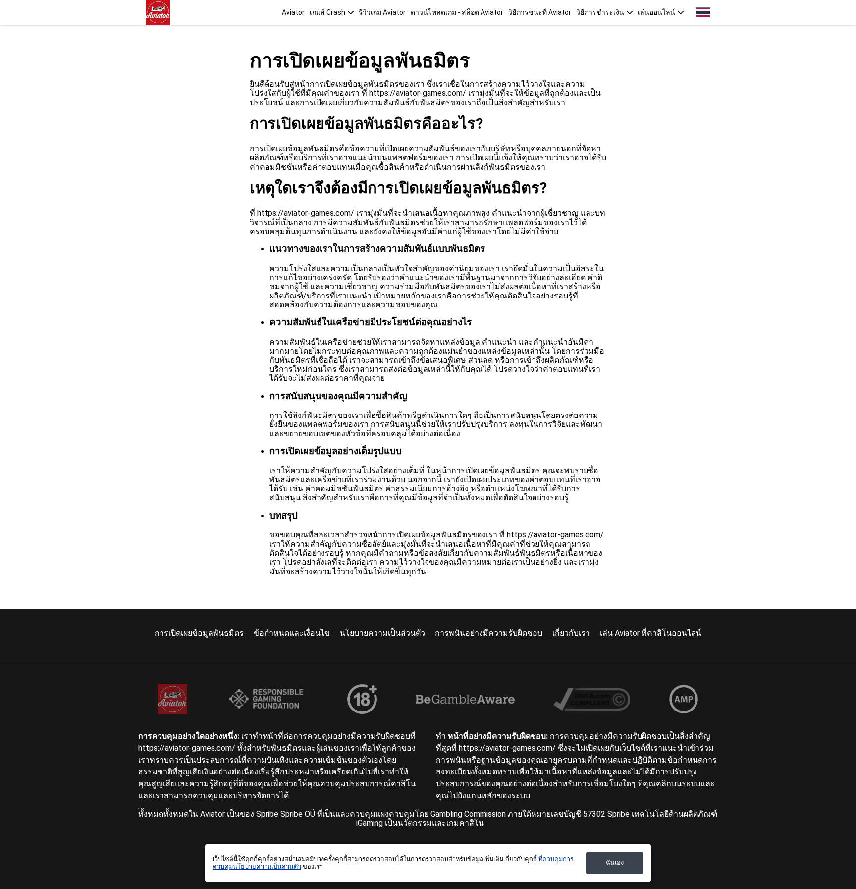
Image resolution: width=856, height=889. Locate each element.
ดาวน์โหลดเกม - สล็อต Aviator (457, 12)
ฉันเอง (615, 862)
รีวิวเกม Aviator (382, 12)
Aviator (293, 12)
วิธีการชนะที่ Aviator (539, 12)
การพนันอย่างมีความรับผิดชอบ (488, 633)
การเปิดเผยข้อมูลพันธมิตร (199, 633)
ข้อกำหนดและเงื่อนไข (292, 633)
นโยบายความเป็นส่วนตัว (382, 633)
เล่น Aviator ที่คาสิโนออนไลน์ (650, 633)
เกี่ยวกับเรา (571, 633)
